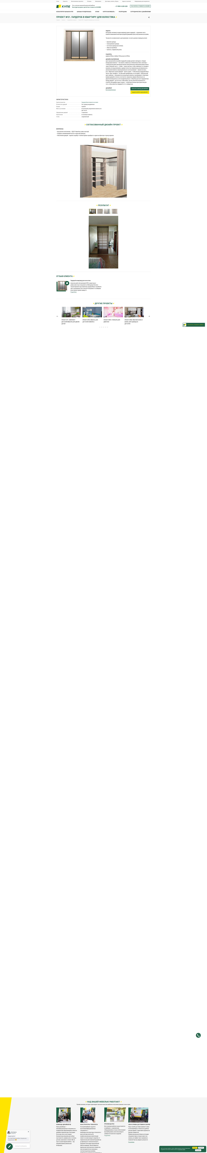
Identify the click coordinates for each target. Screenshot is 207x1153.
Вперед (149, 316)
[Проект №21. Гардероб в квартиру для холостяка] (79, 44)
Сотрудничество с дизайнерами (140, 11)
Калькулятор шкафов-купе (64, 11)
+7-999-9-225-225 (121, 6)
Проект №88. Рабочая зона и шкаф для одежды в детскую (133, 321)
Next (143, 167)
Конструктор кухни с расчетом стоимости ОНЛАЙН (86, 7)
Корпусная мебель (109, 11)
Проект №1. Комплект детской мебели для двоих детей (70, 321)
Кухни (97, 11)
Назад (57, 316)
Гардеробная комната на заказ (90, 102)
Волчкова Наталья (111, 89)
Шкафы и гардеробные (84, 11)
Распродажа (123, 11)
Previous (64, 167)
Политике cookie (181, 1149)
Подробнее (107, 1135)
